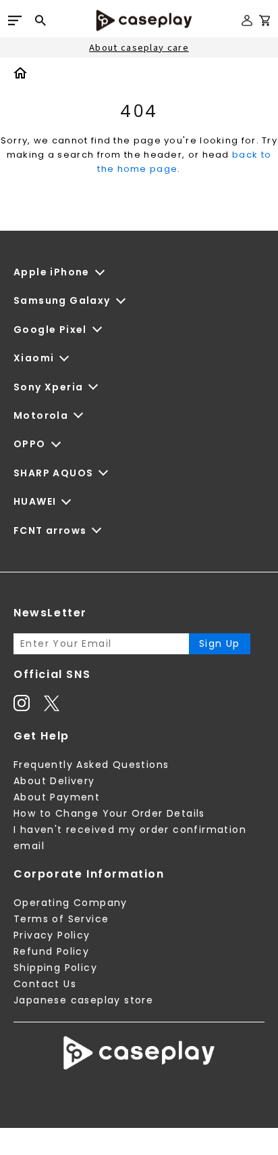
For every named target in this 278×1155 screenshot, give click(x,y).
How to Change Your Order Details (109, 813)
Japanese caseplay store (83, 1000)
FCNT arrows (49, 530)
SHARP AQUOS (53, 473)
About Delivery (54, 781)
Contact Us (44, 984)
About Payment (56, 797)
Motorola (40, 415)
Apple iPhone (51, 272)
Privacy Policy (51, 935)
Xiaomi (33, 358)
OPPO (29, 444)
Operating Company (70, 902)
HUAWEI (34, 501)
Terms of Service (61, 919)
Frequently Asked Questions (91, 764)
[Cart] (264, 22)
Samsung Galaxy (62, 300)
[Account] (247, 26)
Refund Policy (51, 951)
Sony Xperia (48, 387)
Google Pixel (50, 329)
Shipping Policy (55, 967)
